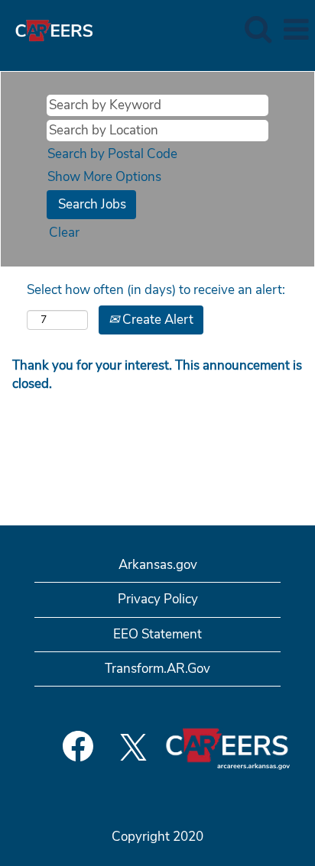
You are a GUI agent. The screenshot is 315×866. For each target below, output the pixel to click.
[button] (296, 30)
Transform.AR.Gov (157, 668)
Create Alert (156, 319)
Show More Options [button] (104, 177)
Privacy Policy (158, 599)
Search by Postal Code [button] (112, 154)
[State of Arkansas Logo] (48, 28)
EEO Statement (157, 634)
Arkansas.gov (158, 565)
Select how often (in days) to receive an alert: (156, 290)
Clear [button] (64, 232)
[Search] (258, 29)
